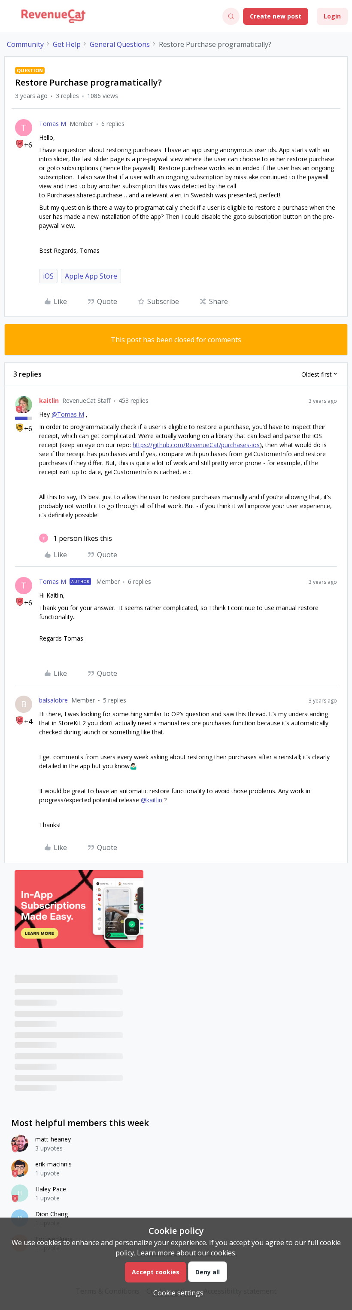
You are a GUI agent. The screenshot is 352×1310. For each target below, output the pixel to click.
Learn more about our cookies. (187, 1253)
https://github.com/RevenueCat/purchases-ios (196, 445)
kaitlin (49, 400)
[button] (9, 17)
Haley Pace (50, 1189)
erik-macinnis (53, 1164)
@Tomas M (68, 414)
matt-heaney (53, 1139)
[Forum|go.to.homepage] (53, 16)
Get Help (67, 44)
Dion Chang (51, 1214)
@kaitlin (151, 800)
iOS (48, 276)
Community (25, 44)
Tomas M (52, 124)
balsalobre (53, 700)
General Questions (120, 44)
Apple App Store (91, 276)
